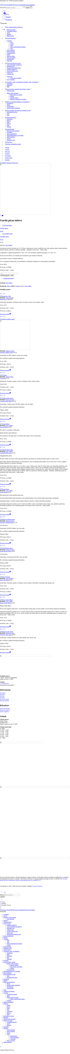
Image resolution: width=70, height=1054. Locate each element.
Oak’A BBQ (8, 245)
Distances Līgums (5, 710)
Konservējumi (10, 90)
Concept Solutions (37, 886)
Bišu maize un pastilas (16, 94)
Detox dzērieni (11, 51)
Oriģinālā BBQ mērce (6, 453)
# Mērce (17, 286)
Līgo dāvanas (10, 919)
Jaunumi (7, 153)
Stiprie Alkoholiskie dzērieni (18, 47)
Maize (8, 105)
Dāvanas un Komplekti (13, 131)
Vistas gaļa (10, 72)
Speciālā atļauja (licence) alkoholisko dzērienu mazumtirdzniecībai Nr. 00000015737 (33, 879)
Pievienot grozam (5, 275)
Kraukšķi (5, 960)
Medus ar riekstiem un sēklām (18, 99)
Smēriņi (9, 127)
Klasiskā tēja (10, 59)
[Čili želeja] (35, 375)
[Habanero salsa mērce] (35, 631)
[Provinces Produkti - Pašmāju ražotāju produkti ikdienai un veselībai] (17, 5)
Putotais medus (14, 98)
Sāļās (8, 996)
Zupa (10, 142)
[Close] (1, 902)
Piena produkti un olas (25, 110)
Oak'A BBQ (9, 283)
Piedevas (13, 117)
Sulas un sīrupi (11, 56)
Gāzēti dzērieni (11, 53)
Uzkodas (5, 993)
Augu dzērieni (11, 50)
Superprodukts (7, 946)
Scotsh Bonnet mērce (6, 551)
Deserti (5, 937)
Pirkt (12, 275)
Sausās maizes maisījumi (13, 108)
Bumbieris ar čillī (5, 299)
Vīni (11, 48)
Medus (12, 96)
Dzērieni (13, 38)
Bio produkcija (19, 27)
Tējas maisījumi (11, 57)
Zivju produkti (11, 79)
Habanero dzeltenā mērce (7, 522)
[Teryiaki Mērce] (1, 225)
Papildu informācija (8, 278)
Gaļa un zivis (17, 63)
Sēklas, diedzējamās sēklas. (17, 999)
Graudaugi (10, 83)
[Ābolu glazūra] (35, 489)
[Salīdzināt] (3, 294)
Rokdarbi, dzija (11, 140)
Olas (8, 113)
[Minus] (18, 273)
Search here (3, 7)
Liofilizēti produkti (12, 994)
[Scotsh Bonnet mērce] (35, 548)
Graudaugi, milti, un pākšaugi (30, 82)
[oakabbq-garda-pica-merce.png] (9, 163)
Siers (8, 115)
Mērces (9, 120)
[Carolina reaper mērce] (35, 398)
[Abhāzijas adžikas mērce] (35, 334)
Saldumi (9, 1000)
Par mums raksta (4, 699)
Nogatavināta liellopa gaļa (14, 68)
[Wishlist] (1, 216)
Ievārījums (6, 979)
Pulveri (9, 123)
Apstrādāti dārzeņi (12, 31)
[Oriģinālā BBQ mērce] (35, 450)
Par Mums (8, 156)
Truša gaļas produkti (15, 78)
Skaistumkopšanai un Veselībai (15, 135)
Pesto (8, 122)
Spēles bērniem (11, 137)
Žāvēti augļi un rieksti (13, 997)
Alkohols (9, 40)
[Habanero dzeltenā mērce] (35, 519)
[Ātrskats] (1, 294)
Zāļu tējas (9, 60)
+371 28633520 (4, 683)
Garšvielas (9, 119)
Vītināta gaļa (10, 74)
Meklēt (28, 7)
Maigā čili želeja (4, 580)
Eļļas (8, 1014)
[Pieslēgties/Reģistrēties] (4, 11)
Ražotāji (7, 160)
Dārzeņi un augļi (10, 29)
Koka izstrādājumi (12, 134)
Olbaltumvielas (7, 922)
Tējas (8, 1034)
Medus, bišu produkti (12, 93)
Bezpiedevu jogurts (8, 1016)
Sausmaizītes (10, 106)
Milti (8, 86)
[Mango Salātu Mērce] (35, 600)
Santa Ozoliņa (9, 297)
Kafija (8, 54)
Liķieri (12, 44)
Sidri (11, 45)
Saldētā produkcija (12, 69)
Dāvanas (7, 151)
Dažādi (12, 129)
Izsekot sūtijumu (4, 711)
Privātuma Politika (5, 708)
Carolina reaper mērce (6, 401)
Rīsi (8, 957)
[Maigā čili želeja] (35, 577)
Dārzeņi (9, 34)
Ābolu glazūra (4, 492)
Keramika (9, 132)
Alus (11, 42)
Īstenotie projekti (4, 700)
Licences (2, 697)
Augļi (8, 32)
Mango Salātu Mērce (6, 603)
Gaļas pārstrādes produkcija (14, 65)
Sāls (8, 125)
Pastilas (5, 980)
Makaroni (9, 85)
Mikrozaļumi (10, 36)
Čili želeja (3, 378)
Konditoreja (10, 103)
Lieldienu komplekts (8, 991)
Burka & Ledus (10, 351)
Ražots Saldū (17, 144)
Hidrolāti (5, 1017)
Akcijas (7, 149)
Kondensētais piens (12, 112)
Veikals (7, 147)
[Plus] (0, 273)
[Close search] (1, 900)
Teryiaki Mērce (4, 427)
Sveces (9, 138)
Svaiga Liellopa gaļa (12, 71)
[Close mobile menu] (0, 908)
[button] (5, 314)
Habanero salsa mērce (6, 634)
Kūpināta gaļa (10, 66)
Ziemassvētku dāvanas (9, 1019)
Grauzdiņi (6, 914)
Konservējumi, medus (24, 89)
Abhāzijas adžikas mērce (7, 352)
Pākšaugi (9, 959)
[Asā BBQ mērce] (1, 233)
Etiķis (8, 1006)
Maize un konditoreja (23, 102)
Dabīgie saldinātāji (8, 1002)
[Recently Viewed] (5, 893)
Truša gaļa (9, 76)
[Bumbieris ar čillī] (35, 296)
